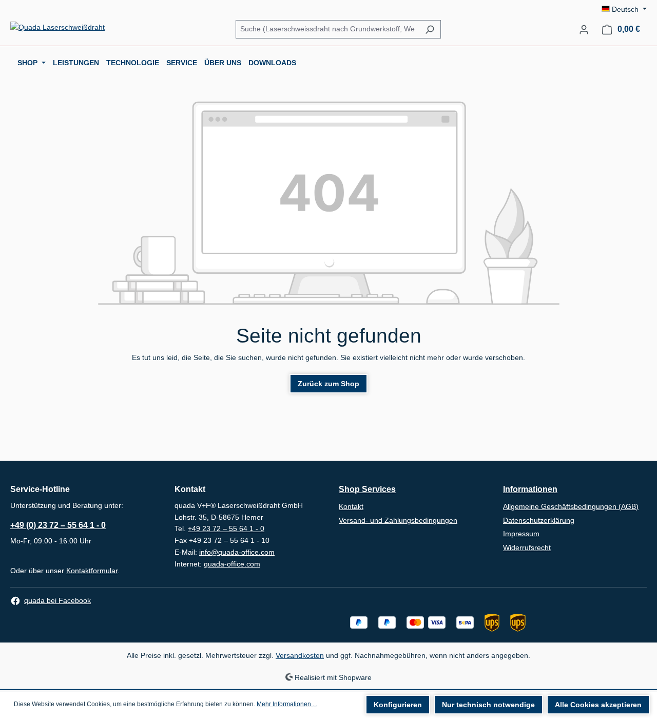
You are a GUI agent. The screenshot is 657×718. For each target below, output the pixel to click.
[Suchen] (429, 29)
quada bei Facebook (57, 600)
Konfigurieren (398, 705)
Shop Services (367, 489)
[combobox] (327, 29)
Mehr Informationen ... (287, 704)
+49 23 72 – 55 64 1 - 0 (226, 528)
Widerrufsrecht (527, 547)
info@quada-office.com (237, 552)
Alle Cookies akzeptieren (598, 705)
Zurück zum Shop (328, 384)
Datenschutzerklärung (538, 520)
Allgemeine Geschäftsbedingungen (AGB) (571, 506)
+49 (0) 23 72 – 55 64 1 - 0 (58, 525)
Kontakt (351, 506)
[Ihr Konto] (583, 29)
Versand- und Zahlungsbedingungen (398, 520)
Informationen (530, 489)
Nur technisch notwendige (488, 705)
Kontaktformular (92, 570)
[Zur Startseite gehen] (57, 28)
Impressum (521, 534)
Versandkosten (300, 655)
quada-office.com (232, 564)
